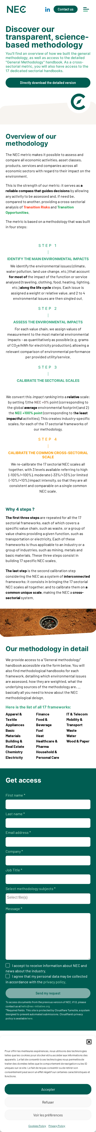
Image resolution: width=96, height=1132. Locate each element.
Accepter (48, 1089)
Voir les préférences (48, 1115)
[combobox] (48, 898)
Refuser (48, 1102)
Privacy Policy (56, 1125)
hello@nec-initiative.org (35, 1006)
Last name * (15, 813)
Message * (14, 908)
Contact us (65, 9)
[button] (89, 1041)
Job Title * (14, 870)
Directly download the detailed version (48, 83)
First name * (15, 795)
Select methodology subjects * (30, 888)
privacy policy (54, 982)
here (29, 1018)
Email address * (18, 832)
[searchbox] (49, 898)
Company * (14, 851)
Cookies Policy (37, 1125)
